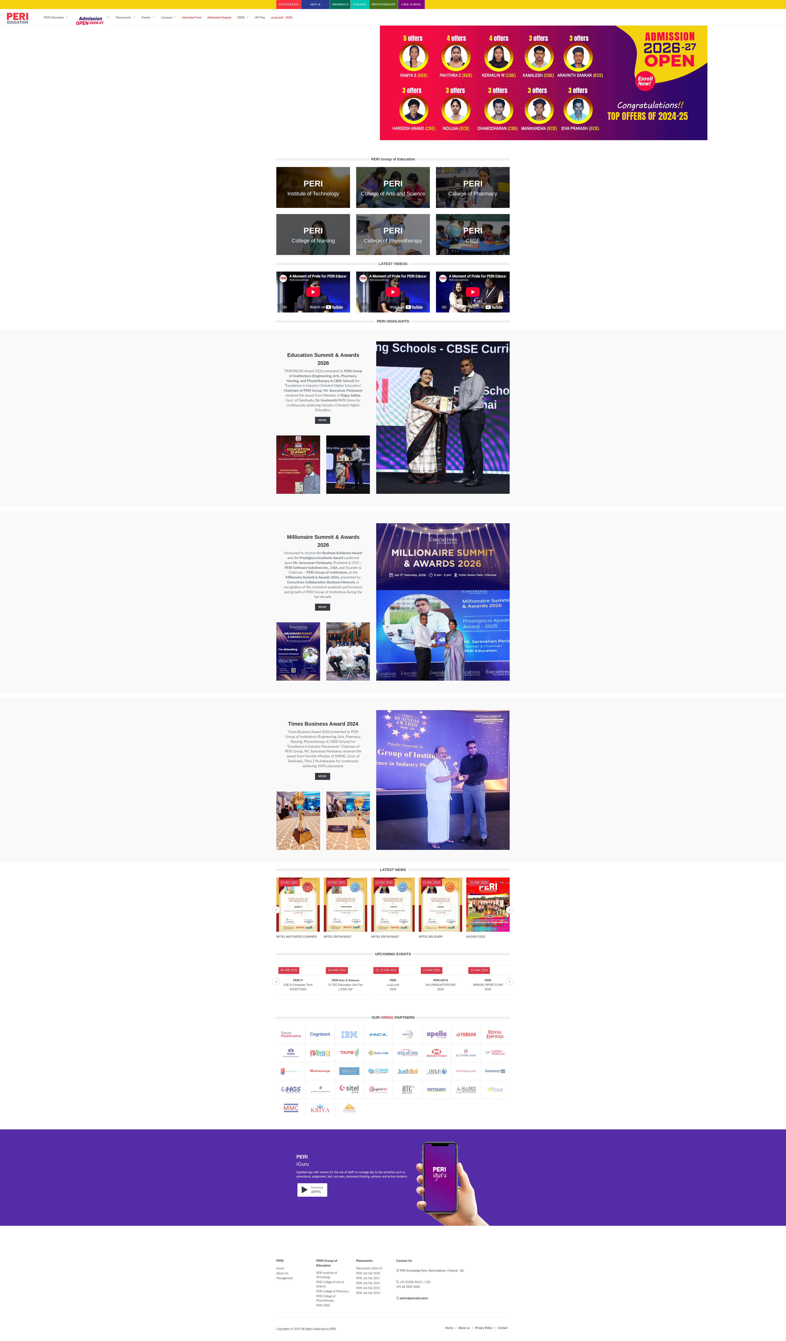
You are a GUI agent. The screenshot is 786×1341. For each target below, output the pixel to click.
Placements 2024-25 (369, 1268)
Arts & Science (315, 6)
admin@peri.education (414, 1298)
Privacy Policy (483, 1328)
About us (464, 1328)
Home (280, 1268)
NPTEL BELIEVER (335, 936)
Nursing (359, 4)
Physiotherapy (384, 4)
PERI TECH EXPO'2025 (481, 936)
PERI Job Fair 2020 (368, 1273)
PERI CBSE (323, 1305)
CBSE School (411, 4)
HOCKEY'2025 (380, 936)
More (322, 420)
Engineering (289, 4)
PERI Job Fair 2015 (368, 1288)
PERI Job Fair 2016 (368, 1283)
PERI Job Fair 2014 (368, 1293)
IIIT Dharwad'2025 (431, 936)
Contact (503, 1328)
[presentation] (276, 910)
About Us (282, 1273)
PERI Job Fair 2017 (368, 1278)
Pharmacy (340, 4)
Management (284, 1278)
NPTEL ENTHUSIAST (290, 936)
